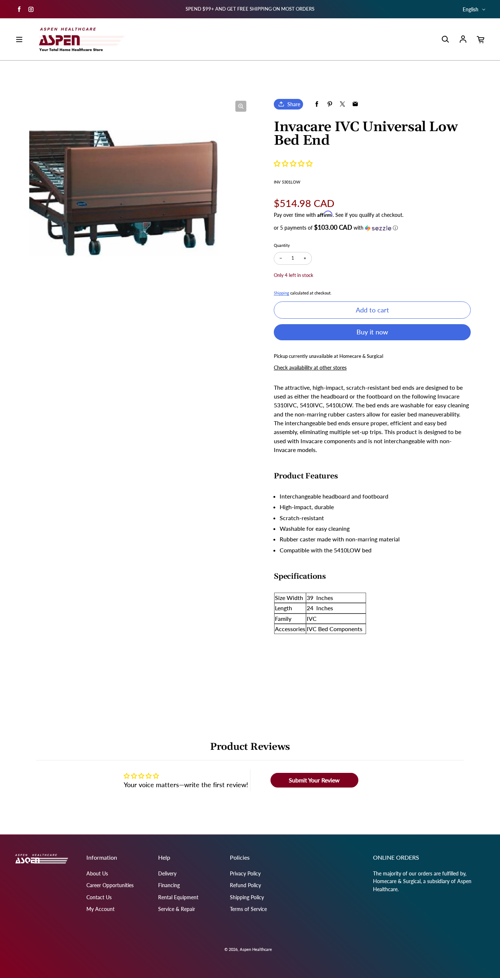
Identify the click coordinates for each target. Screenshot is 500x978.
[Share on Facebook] (316, 104)
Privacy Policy (245, 873)
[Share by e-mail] (355, 104)
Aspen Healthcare (256, 949)
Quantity (282, 245)
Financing (169, 885)
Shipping (281, 292)
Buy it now (372, 332)
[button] (293, 163)
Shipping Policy (247, 897)
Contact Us (99, 897)
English (470, 9)
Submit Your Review (314, 780)
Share (293, 104)
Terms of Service (248, 909)
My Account (100, 909)
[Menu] (19, 39)
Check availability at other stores (310, 367)
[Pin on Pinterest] (329, 104)
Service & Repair (176, 909)
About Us (97, 873)
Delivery (167, 873)
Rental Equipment (178, 897)
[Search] (445, 39)
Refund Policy (245, 885)
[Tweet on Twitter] (342, 104)
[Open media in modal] (240, 106)
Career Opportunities (110, 885)
